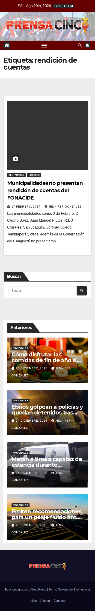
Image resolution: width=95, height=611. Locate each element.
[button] (80, 45)
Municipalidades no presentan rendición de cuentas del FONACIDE (45, 190)
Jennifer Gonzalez (64, 206)
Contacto (59, 600)
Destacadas (16, 175)
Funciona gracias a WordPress (26, 589)
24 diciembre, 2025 (32, 368)
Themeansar (82, 589)
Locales (34, 175)
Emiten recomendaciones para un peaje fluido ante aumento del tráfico (46, 517)
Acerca (45, 600)
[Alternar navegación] (44, 45)
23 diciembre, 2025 (32, 525)
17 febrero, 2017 (26, 206)
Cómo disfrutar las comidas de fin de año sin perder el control (46, 360)
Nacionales (20, 348)
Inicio (33, 600)
